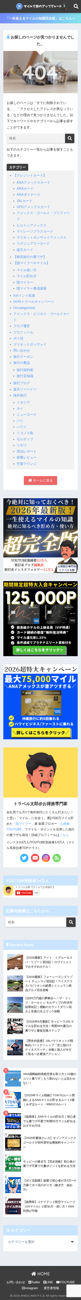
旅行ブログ (21, 383)
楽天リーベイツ (25, 389)
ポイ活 (18, 338)
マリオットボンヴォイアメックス (41, 237)
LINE (49, 1282)
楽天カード (25, 250)
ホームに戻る (42, 480)
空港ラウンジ (27, 463)
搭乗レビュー (27, 457)
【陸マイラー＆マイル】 (31, 263)
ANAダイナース (28, 194)
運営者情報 (51, 1288)
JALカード (24, 201)
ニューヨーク (27, 414)
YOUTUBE (67, 1282)
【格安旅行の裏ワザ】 (30, 257)
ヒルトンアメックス (32, 225)
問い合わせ (21, 350)
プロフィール (23, 332)
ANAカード (25, 188)
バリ (20, 421)
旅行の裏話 (21, 363)
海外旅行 (20, 395)
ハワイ (22, 427)
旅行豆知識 (25, 376)
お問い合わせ (15, 1282)
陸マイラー (25, 282)
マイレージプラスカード (35, 231)
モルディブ (25, 439)
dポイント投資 (24, 295)
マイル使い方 (27, 270)
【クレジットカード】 (30, 175)
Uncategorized (24, 308)
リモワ (22, 445)
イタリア (23, 402)
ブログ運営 (21, 326)
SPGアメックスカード (33, 207)
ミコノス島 (25, 433)
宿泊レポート (27, 451)
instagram (31, 1288)
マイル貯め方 (27, 276)
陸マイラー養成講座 (32, 288)
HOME (43, 1273)
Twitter (35, 1282)
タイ (20, 408)
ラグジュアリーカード (33, 243)
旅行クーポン (23, 356)
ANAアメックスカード (33, 182)
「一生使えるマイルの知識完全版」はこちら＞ (40, 18)
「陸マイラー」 (23, 823)
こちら (64, 835)
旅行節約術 (25, 370)
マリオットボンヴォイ (30, 344)
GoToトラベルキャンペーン (33, 301)
